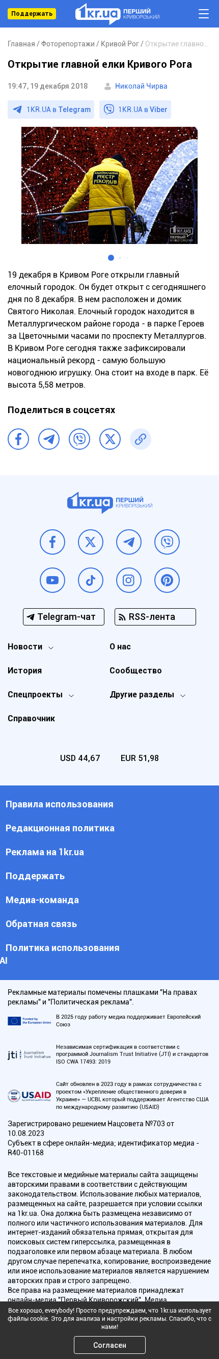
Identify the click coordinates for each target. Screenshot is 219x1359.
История (25, 670)
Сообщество (136, 670)
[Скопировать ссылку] (140, 439)
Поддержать (31, 13)
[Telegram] (49, 439)
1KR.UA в (58, 109)
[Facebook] (18, 439)
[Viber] (79, 439)
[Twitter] (110, 439)
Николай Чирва (141, 86)
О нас (120, 646)
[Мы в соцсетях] (52, 542)
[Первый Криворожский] (117, 14)
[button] (111, 258)
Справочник (31, 718)
